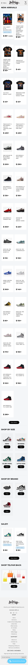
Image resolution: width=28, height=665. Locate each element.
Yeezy (14, 630)
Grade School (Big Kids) (14, 622)
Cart (25, 4)
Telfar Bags (14, 632)
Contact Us (14, 641)
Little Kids (14, 624)
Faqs (14, 643)
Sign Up (24, 657)
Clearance (14, 634)
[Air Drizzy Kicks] (14, 5)
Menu (4, 3)
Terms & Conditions (14, 648)
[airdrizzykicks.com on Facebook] (11, 613)
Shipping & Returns (14, 645)
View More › (14, 422)
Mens (14, 617)
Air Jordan (14, 628)
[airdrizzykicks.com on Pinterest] (13, 613)
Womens (14, 620)
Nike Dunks (14, 626)
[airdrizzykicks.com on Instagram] (16, 613)
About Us (14, 639)
